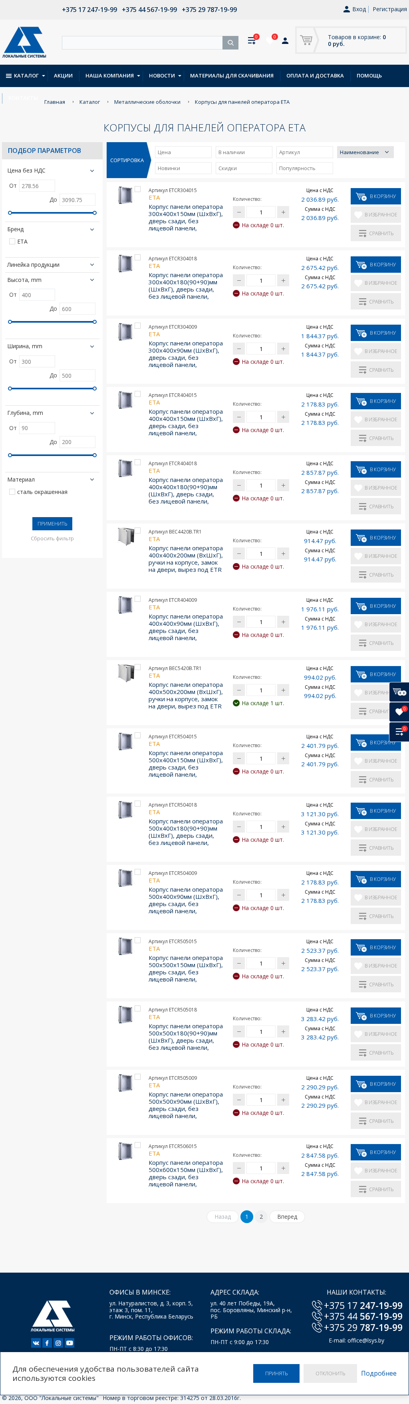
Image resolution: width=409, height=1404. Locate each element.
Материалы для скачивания (232, 75)
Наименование (359, 152)
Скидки (227, 168)
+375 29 (363, 1327)
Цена (164, 152)
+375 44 (363, 1316)
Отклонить (330, 1373)
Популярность (297, 168)
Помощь (369, 75)
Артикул (289, 152)
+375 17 (363, 1305)
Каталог (26, 75)
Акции (63, 75)
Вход (359, 9)
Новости (162, 75)
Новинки (169, 168)
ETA (22, 241)
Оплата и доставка (315, 75)
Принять (276, 1373)
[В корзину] (399, 692)
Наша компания (109, 75)
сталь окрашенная (42, 492)
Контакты (23, 97)
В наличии (231, 152)
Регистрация (390, 9)
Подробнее (379, 1373)
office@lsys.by (365, 1340)
